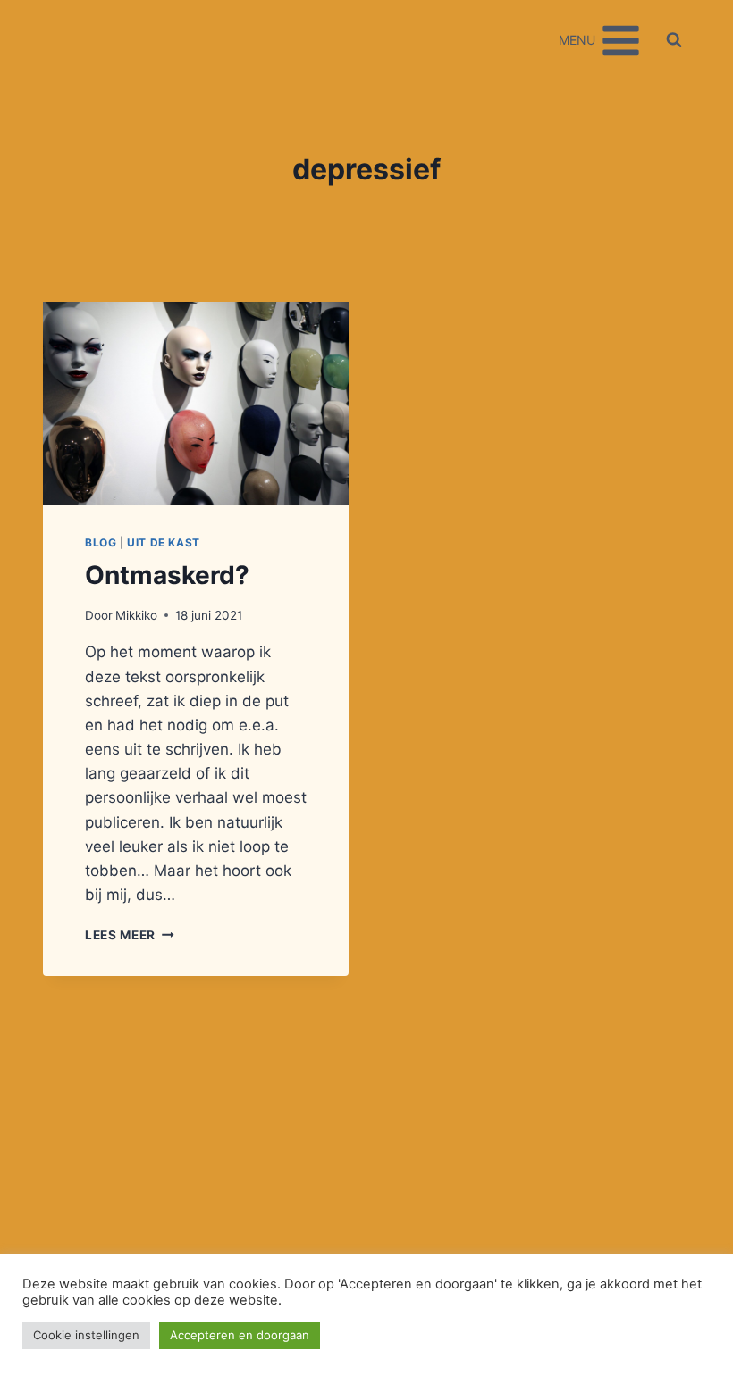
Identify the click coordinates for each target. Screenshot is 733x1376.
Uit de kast (163, 542)
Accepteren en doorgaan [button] (239, 1335)
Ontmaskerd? (167, 575)
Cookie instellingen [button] (86, 1335)
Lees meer (129, 935)
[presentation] (196, 403)
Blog (100, 542)
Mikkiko (136, 615)
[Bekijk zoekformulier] (674, 40)
